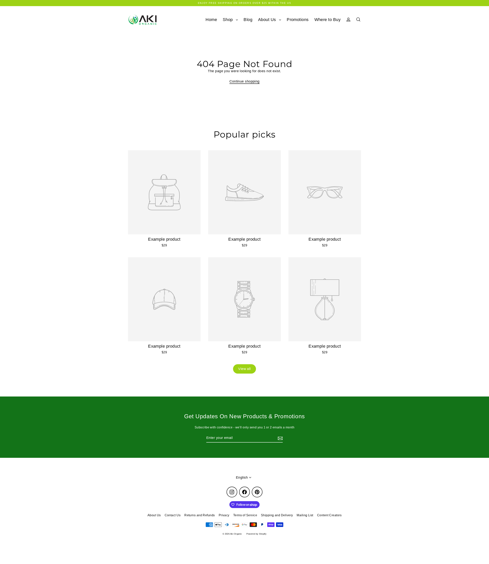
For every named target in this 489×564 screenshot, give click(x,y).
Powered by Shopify (256, 534)
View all (244, 369)
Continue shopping (244, 81)
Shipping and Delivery (277, 515)
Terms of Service (245, 515)
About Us (267, 19)
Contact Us (173, 515)
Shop (228, 19)
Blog (248, 19)
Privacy (224, 515)
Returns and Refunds (199, 515)
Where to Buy (327, 19)
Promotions (298, 19)
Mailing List (305, 515)
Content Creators (329, 515)
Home (211, 19)
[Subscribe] (280, 438)
